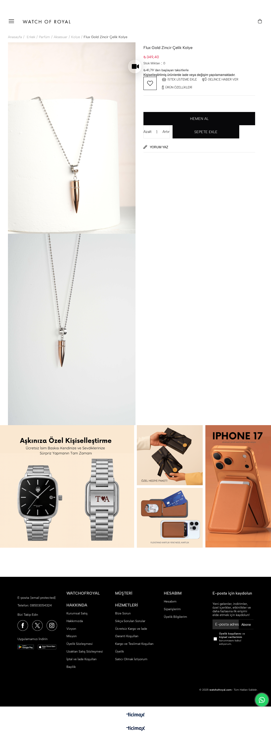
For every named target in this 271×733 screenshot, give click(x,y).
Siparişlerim (172, 609)
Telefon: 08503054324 (34, 605)
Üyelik (119, 651)
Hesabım (170, 601)
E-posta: (36, 598)
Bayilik (71, 667)
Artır (166, 131)
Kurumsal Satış (77, 613)
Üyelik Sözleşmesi (79, 644)
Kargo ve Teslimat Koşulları (134, 644)
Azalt (147, 131)
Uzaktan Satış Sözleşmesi (84, 651)
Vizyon (71, 629)
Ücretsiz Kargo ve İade (131, 629)
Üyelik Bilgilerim (175, 617)
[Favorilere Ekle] (150, 83)
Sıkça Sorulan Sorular (130, 621)
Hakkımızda (74, 621)
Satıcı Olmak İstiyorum (131, 659)
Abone (246, 624)
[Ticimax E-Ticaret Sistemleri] (135, 729)
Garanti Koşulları (126, 636)
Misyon (71, 636)
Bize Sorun (123, 613)
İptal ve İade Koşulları (81, 659)
